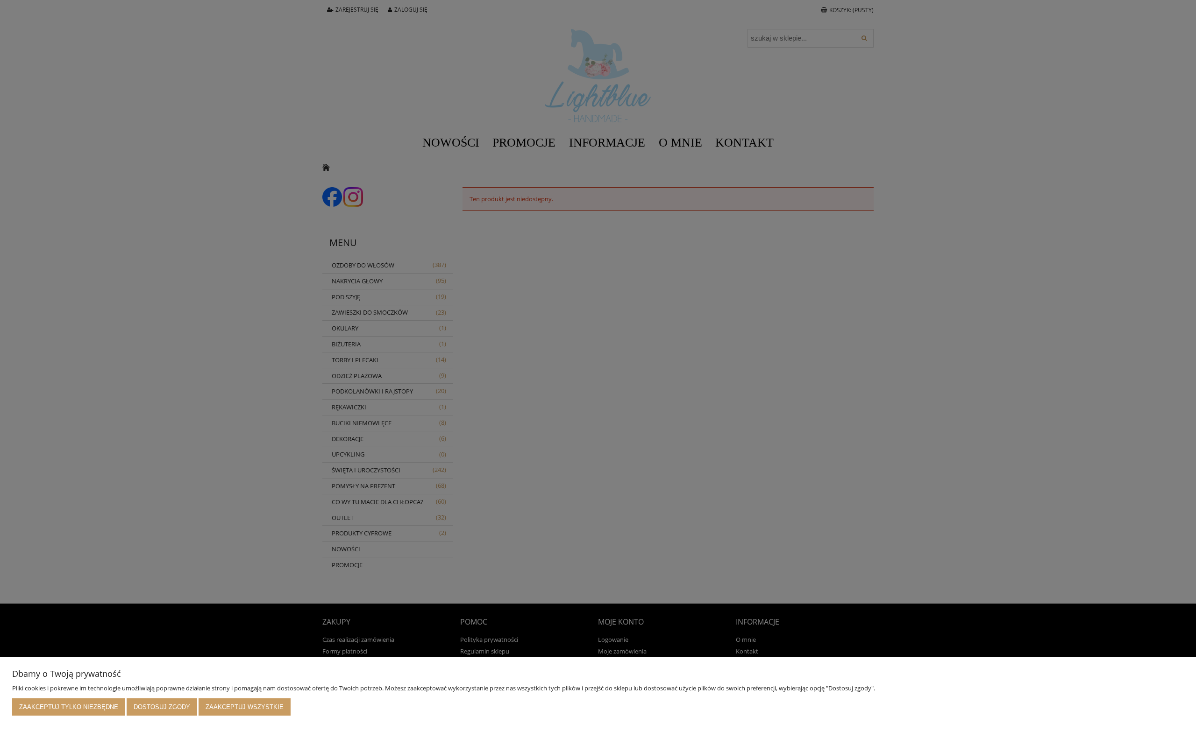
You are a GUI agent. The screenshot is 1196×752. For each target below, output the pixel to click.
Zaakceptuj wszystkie (245, 706)
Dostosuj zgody (162, 706)
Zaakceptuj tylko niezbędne (68, 706)
